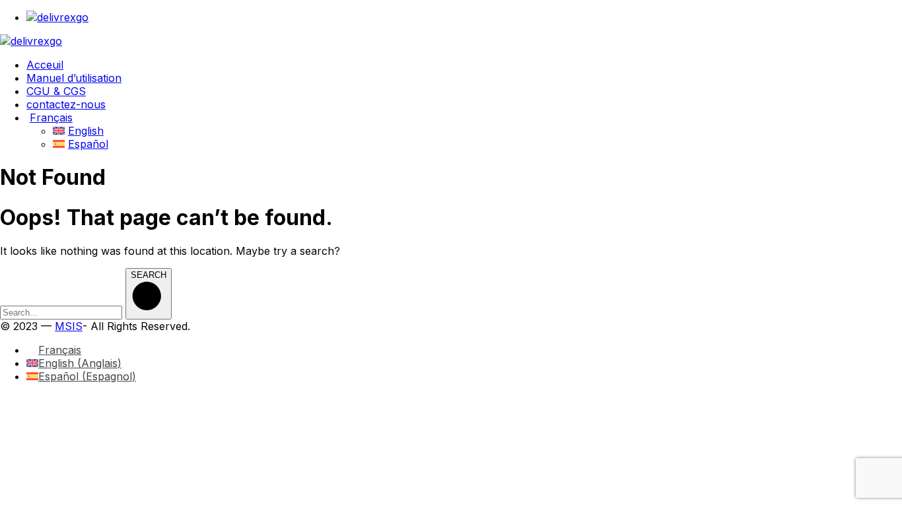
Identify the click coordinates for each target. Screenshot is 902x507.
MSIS (69, 326)
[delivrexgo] (31, 41)
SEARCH (148, 275)
